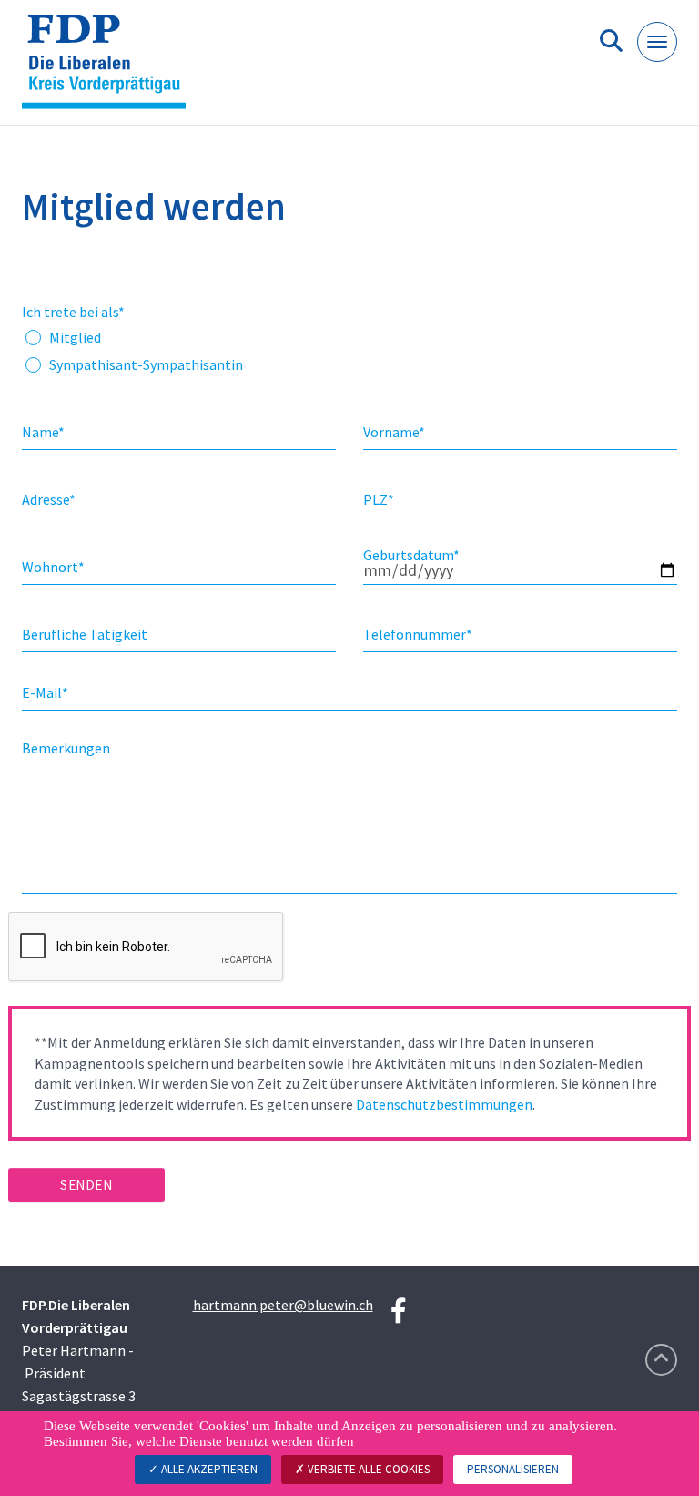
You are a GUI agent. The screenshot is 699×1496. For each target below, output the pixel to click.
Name (43, 432)
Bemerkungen (66, 748)
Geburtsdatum (411, 555)
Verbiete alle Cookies (367, 1469)
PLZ (378, 499)
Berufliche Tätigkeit (84, 634)
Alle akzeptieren (208, 1469)
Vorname (394, 432)
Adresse (49, 499)
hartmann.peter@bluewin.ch (283, 1305)
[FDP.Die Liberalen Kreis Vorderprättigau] (110, 70)
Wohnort (53, 567)
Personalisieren (513, 1469)
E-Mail (45, 692)
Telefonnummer (417, 634)
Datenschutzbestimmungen (444, 1104)
